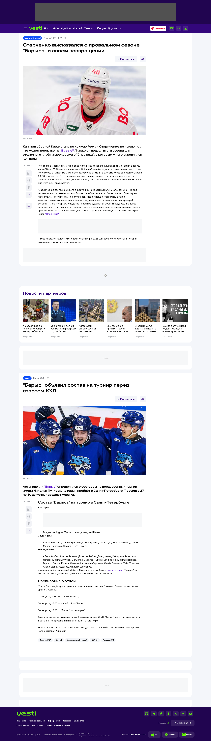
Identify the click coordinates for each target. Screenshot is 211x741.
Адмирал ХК (108, 640)
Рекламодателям (37, 721)
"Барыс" (67, 150)
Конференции (23, 725)
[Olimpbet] (157, 28)
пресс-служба (115, 570)
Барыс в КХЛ (45, 640)
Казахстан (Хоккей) (32, 38)
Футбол (66, 28)
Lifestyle (101, 28)
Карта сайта (37, 725)
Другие (112, 28)
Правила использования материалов (60, 735)
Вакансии (67, 721)
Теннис (88, 28)
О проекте (21, 721)
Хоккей (77, 28)
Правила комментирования (58, 725)
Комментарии (127, 59)
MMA (56, 28)
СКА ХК (94, 640)
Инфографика (54, 721)
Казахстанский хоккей (77, 640)
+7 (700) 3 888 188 (182, 723)
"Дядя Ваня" (52, 214)
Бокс (47, 28)
